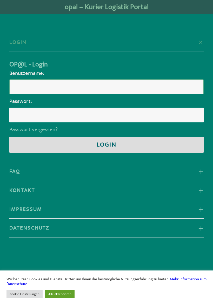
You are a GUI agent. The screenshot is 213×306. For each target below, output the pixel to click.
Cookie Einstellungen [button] (24, 294)
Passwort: (20, 101)
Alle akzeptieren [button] (59, 294)
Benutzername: (26, 73)
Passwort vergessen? (33, 129)
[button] (201, 7)
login (106, 145)
